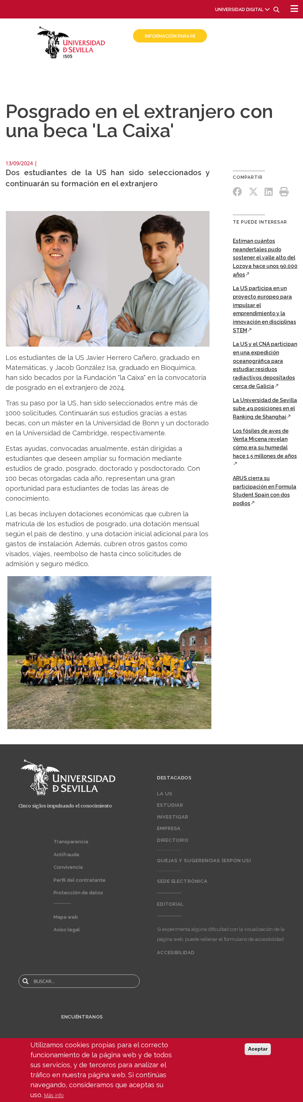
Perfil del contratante (80, 880)
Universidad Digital (239, 9)
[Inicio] (71, 41)
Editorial (170, 904)
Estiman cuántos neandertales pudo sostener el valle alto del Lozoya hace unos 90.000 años (265, 258)
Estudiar (170, 805)
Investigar (172, 817)
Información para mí (170, 36)
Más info (54, 1095)
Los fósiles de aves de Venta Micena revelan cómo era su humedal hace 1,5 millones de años (265, 443)
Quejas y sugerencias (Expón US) (204, 860)
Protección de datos (78, 892)
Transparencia (71, 841)
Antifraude (66, 854)
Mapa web (66, 917)
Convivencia (68, 867)
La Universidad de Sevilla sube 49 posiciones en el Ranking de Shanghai (265, 408)
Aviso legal (67, 929)
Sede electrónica (182, 881)
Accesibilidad (176, 952)
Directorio (173, 840)
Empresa (169, 828)
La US (165, 793)
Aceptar (258, 1049)
